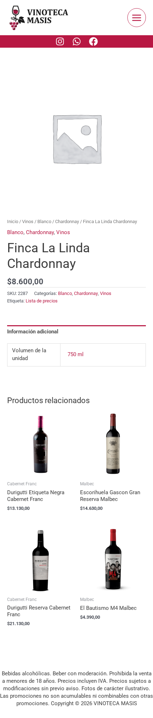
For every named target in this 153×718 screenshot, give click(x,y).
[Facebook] (93, 41)
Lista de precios (42, 300)
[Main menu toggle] (136, 17)
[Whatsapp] (76, 41)
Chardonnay (67, 221)
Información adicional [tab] (32, 331)
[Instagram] (60, 41)
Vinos (27, 221)
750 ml (76, 354)
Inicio (12, 221)
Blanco (44, 221)
